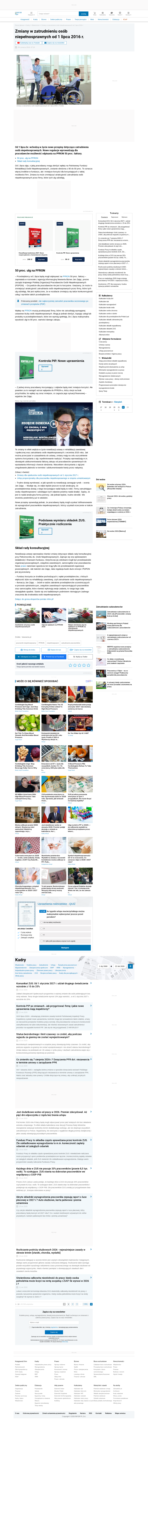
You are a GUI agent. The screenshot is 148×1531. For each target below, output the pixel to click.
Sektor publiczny (56, 19)
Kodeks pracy (31, 965)
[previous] (64, 1304)
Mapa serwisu (120, 1413)
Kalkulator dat (104, 301)
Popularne (104, 217)
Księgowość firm (21, 1361)
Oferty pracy (19, 976)
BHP (52, 968)
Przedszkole (38, 1388)
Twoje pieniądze (80, 19)
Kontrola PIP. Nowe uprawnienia (61, 360)
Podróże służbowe (99, 1396)
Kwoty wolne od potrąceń (108, 364)
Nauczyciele (38, 1393)
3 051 (86, 1304)
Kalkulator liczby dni (106, 298)
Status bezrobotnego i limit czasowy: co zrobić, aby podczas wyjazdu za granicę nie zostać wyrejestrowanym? (113, 234)
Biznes (43, 19)
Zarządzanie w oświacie (42, 1398)
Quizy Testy (103, 391)
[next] (91, 1304)
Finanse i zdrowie (79, 1376)
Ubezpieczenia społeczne (38, 968)
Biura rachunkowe (100, 1361)
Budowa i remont (118, 1372)
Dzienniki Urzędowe (60, 1393)
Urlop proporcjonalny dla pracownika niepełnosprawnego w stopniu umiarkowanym (53, 478)
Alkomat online (104, 335)
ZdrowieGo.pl (117, 1388)
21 (119, 407)
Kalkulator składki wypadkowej (110, 326)
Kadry (35, 19)
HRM (58, 968)
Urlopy (53, 965)
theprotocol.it (117, 1400)
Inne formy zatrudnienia (23, 973)
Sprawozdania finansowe (102, 1374)
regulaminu (54, 1327)
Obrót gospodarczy (21, 1369)
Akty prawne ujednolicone (62, 1398)
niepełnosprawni (53, 643)
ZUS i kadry (19, 1372)
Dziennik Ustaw (59, 1388)
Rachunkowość (20, 1367)
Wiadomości (36, 25)
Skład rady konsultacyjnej (28, 161)
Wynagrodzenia (104, 348)
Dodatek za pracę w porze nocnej (111, 373)
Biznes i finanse (79, 1364)
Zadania (17, 1393)
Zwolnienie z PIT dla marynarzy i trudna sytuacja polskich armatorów (112, 285)
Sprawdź (44, 368)
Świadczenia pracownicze (67, 965)
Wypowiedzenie (21, 968)
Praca (56, 1374)
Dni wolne (100, 479)
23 (128, 407)
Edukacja (116, 19)
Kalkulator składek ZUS (107, 329)
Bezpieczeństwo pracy (48, 973)
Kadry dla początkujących (68, 973)
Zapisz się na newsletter (83, 650)
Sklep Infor (57, 1376)
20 (114, 407)
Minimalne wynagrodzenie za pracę (111, 370)
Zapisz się (54, 1332)
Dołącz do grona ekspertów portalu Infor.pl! (34, 599)
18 (105, 407)
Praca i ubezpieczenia (81, 1369)
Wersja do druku (29, 650)
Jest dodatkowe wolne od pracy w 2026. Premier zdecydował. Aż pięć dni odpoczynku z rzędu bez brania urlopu (112, 245)
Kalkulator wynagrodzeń (107, 304)
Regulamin (73, 1413)
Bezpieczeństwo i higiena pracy (110, 354)
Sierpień (118, 401)
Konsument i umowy (60, 1369)
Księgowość (25, 19)
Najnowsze (114, 217)
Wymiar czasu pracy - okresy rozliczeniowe (114, 379)
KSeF (125, 19)
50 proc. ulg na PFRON (27, 158)
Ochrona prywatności (31, 1413)
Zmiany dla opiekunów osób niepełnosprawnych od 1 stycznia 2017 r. (48, 475)
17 (101, 407)
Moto (92, 19)
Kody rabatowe (118, 1393)
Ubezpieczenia (60, 970)
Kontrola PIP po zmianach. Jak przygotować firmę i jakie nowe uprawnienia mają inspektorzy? (114, 228)
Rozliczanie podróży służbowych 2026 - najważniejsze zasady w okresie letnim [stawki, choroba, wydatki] (112, 268)
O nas (17, 1413)
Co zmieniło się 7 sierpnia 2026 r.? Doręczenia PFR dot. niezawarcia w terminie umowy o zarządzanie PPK (114, 239)
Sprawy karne (58, 1367)
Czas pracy (103, 342)
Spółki (76, 1367)
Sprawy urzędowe (60, 1372)
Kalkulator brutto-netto (107, 307)
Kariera (82, 1413)
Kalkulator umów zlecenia (108, 310)
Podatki (17, 1364)
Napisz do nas (56, 650)
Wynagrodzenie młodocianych (110, 376)
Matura (37, 1400)
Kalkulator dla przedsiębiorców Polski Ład (114, 316)
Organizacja (19, 1388)
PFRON (66, 276)
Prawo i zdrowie (59, 1379)
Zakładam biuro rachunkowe (103, 1364)
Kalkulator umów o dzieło (108, 313)
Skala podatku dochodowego (103, 1400)
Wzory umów (117, 1396)
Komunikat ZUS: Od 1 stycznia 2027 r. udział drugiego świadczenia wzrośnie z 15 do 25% (114, 222)
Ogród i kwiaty (117, 1374)
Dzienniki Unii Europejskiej (62, 1396)
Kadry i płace (19, 1398)
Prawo (68, 19)
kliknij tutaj (65, 1341)
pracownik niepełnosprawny (26, 643)
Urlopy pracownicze (106, 351)
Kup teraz (41, 259)
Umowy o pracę (104, 345)
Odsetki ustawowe (99, 1398)
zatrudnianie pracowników (70, 643)
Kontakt (99, 1413)
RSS (90, 1413)
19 (110, 407)
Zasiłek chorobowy (105, 382)
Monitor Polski (58, 1391)
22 (123, 407)
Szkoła (37, 1391)
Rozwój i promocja (21, 1396)
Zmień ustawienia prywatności (53, 1413)
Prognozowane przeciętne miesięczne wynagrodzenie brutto (112, 386)
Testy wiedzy (39, 1405)
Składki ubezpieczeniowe (102, 1393)
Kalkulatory (107, 295)
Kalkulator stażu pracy (81, 1398)
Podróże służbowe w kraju (102, 1388)
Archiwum (116, 1391)
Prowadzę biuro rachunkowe (103, 1367)
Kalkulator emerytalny (106, 332)
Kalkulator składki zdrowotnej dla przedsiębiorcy (110, 321)
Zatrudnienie (43, 965)
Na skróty (116, 1385)
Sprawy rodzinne (59, 1364)
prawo (23, 566)
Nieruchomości (103, 19)
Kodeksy (57, 1400)
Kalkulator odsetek (80, 1396)
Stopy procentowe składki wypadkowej (113, 361)
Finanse (115, 1369)
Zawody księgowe (20, 1374)
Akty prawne (58, 1385)
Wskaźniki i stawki (100, 1385)
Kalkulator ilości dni (80, 1391)
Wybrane (124, 217)
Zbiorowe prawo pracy (44, 970)
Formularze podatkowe (120, 1398)
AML (95, 1376)
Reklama (108, 1413)
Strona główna (19, 25)
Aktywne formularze (111, 338)
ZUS (36, 973)
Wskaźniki (106, 358)
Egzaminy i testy (40, 1396)
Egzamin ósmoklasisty (42, 1403)
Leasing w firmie (79, 1374)
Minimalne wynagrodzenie (102, 1391)
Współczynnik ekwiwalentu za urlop (111, 367)
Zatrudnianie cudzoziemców (109, 606)
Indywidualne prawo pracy (24, 970)
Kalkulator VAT (78, 1393)
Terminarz (107, 401)
